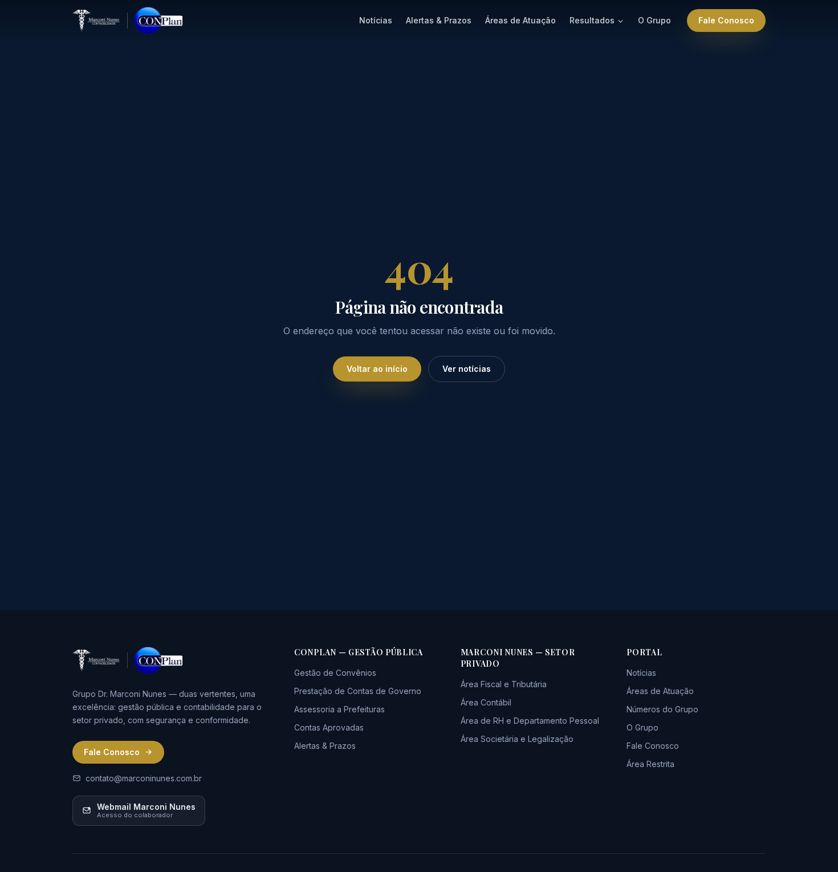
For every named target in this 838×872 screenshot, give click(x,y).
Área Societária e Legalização (517, 739)
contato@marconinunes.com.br (144, 778)
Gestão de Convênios (335, 673)
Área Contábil (486, 702)
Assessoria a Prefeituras (339, 709)
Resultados (592, 20)
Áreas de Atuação (520, 20)
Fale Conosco (726, 20)
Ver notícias (466, 369)
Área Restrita (650, 764)
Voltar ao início (377, 369)
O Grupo (654, 20)
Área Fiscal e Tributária (504, 684)
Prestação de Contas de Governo (357, 691)
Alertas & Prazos (438, 20)
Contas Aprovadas (329, 727)
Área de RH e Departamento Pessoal (530, 720)
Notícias (375, 20)
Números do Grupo (662, 709)
